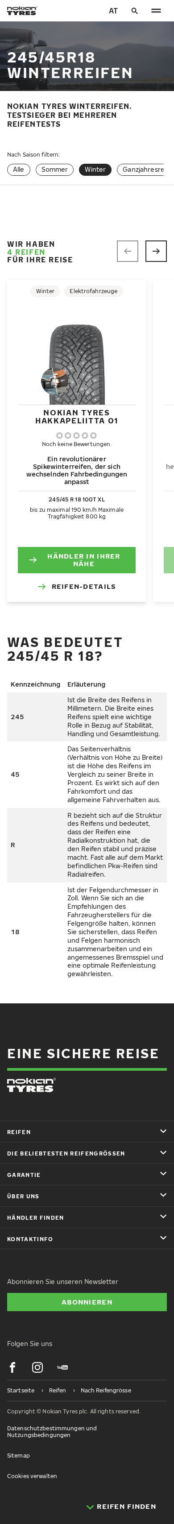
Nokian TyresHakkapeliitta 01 (76, 416)
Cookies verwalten (32, 1476)
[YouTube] (62, 1367)
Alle (19, 169)
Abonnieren (87, 1302)
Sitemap (18, 1455)
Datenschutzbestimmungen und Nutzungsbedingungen (52, 1431)
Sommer (54, 169)
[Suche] (134, 10)
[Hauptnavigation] (156, 10)
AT (113, 10)
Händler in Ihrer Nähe (83, 560)
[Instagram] (37, 1367)
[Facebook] (12, 1367)
